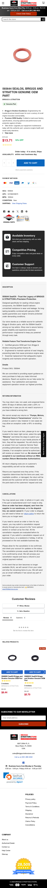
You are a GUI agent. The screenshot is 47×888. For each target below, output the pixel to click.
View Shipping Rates (19, 203)
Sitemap (5, 854)
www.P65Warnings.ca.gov (10, 589)
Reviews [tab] (6, 618)
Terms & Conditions (32, 806)
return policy (29, 513)
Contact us (6, 847)
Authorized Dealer (8, 843)
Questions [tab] (19, 618)
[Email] (9, 211)
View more (9, 133)
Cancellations (30, 825)
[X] (18, 211)
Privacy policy (30, 799)
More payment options (24, 170)
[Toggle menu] (3, 3)
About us (5, 839)
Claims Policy (30, 821)
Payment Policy (31, 803)
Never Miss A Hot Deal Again (44, 444)
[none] (23, 56)
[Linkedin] (22, 211)
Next (44, 672)
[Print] (13, 211)
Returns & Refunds (32, 817)
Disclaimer (29, 814)
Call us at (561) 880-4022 (31, 10)
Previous (3, 672)
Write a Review (24, 606)
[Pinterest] (26, 211)
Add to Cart (12, 672)
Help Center (6, 850)
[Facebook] (4, 211)
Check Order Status (23, 13)
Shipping (28, 810)
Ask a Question (24, 611)
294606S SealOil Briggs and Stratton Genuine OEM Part (12, 677)
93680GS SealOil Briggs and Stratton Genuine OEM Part (34, 678)
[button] (14, 777)
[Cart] (44, 3)
